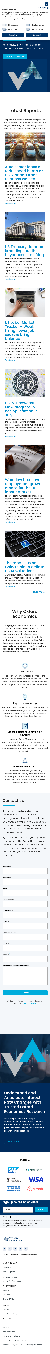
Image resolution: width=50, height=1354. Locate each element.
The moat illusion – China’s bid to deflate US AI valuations (24, 567)
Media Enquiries (9, 1272)
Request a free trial (14, 56)
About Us (6, 1290)
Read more (10, 203)
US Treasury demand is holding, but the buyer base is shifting (24, 250)
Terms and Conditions (11, 1336)
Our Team (6, 1295)
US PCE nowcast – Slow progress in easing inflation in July (21, 409)
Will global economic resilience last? (18, 1225)
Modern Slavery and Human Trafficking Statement (22, 1345)
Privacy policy (42, 7)
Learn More (13, 1141)
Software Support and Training (15, 1340)
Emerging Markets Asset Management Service (22, 1220)
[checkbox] (4, 25)
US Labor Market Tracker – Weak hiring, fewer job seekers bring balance (20, 330)
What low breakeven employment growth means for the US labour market (24, 485)
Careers (6, 1309)
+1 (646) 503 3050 (14, 1281)
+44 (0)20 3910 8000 (13, 1278)
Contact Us (7, 1267)
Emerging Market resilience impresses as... (20, 1223)
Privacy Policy (8, 1323)
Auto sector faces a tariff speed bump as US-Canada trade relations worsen (24, 173)
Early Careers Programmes (13, 1314)
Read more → (40, 591)
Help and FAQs (8, 1299)
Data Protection (9, 1332)
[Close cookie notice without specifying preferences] (46, 4)
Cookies (6, 1327)
